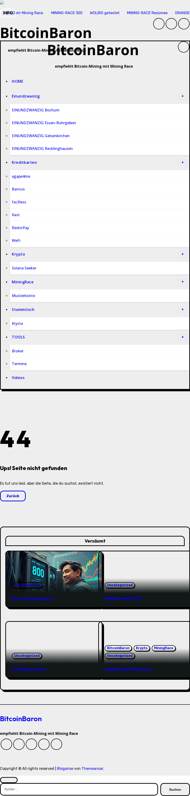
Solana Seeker (24, 268)
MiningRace (23, 281)
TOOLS (18, 337)
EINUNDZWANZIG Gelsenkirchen (41, 135)
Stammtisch (23, 309)
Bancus (18, 189)
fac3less (19, 201)
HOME (17, 81)
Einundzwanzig (26, 96)
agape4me (21, 176)
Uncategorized (27, 585)
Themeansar (92, 768)
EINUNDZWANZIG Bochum (36, 110)
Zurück (12, 496)
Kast (16, 214)
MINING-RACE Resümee (128, 669)
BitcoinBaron (93, 49)
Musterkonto (23, 295)
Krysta (17, 323)
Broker (18, 351)
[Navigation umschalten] (4, 56)
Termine (19, 363)
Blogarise (65, 768)
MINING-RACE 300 (123, 598)
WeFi (16, 240)
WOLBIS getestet (29, 669)
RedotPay (20, 227)
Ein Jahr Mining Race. (33, 598)
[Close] (9, 780)
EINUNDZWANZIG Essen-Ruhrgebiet (44, 122)
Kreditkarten (24, 162)
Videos (18, 377)
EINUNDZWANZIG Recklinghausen (42, 148)
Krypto (18, 254)
